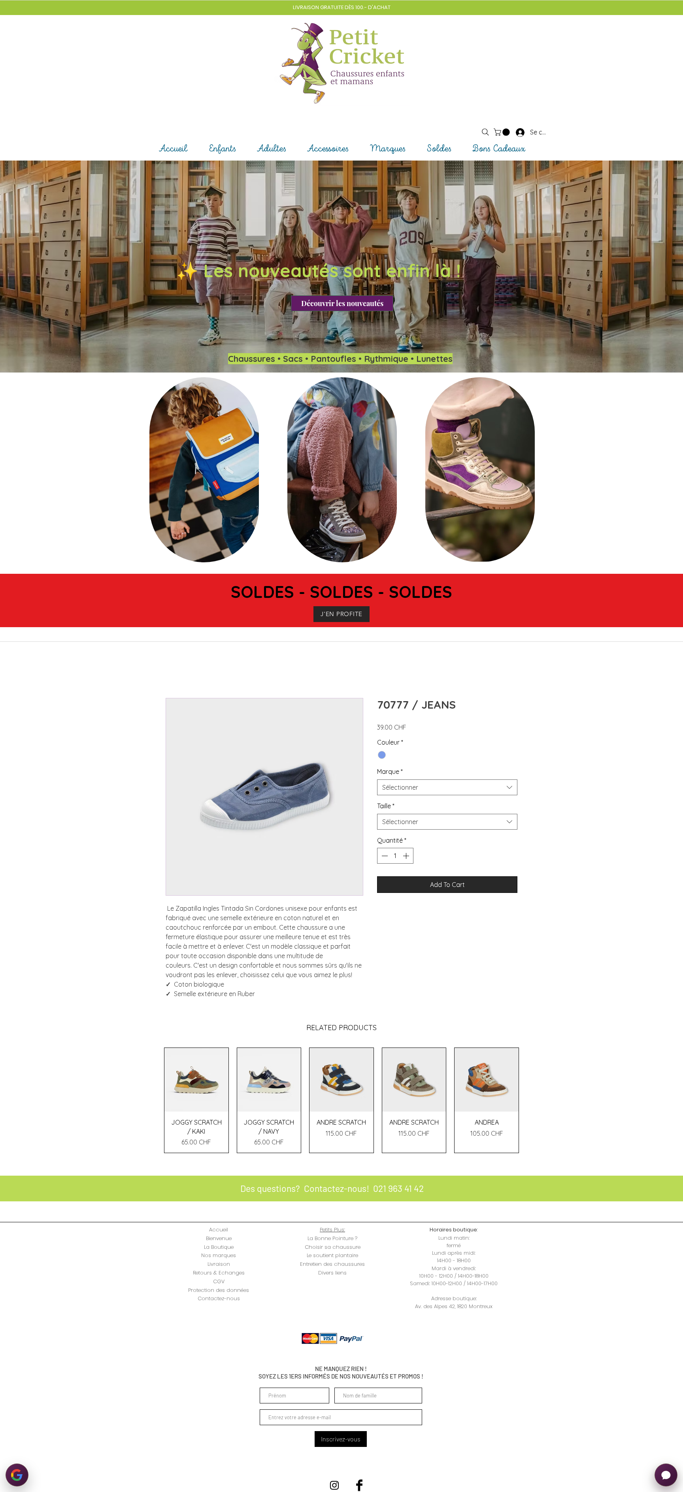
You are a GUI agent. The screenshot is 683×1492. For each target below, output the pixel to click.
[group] (341, 1100)
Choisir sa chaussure (332, 1247)
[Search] (485, 132)
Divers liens (332, 1272)
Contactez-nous (219, 1298)
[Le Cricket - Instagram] (334, 1485)
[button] (502, 132)
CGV (219, 1281)
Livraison (219, 1264)
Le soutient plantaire (332, 1255)
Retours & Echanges (219, 1272)
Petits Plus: (332, 1229)
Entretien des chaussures (332, 1264)
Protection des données (218, 1290)
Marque (390, 771)
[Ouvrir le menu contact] (666, 1475)
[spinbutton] (395, 855)
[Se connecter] (513, 132)
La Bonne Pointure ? (332, 1238)
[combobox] (447, 787)
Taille (385, 806)
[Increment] (406, 855)
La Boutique (219, 1247)
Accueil (218, 1229)
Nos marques (218, 1255)
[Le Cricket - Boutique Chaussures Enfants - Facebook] (359, 1485)
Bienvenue (219, 1238)
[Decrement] (383, 855)
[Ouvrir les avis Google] (17, 1475)
